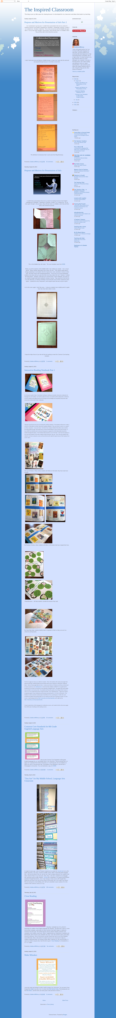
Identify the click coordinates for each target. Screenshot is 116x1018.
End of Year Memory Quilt (80, 142)
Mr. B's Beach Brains (79, 232)
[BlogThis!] (58, 162)
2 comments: (49, 361)
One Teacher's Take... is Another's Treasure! (80, 190)
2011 (75, 104)
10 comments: (50, 161)
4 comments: (50, 769)
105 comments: (50, 887)
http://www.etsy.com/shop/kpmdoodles (33, 699)
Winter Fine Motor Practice (80, 165)
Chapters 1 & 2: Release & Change (82, 233)
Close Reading (30, 896)
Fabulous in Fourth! (79, 175)
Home (44, 1000)
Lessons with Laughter (80, 198)
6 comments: (49, 994)
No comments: (50, 946)
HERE (63, 264)
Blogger (65, 1014)
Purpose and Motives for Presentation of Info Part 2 (45, 22)
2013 (75, 79)
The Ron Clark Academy (79, 199)
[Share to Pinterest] (63, 162)
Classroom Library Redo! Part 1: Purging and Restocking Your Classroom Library (81, 207)
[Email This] (56, 162)
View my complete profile (78, 71)
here (32, 989)
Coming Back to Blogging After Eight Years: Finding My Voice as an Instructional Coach (81, 149)
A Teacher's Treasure (79, 219)
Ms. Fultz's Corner (79, 163)
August (77, 80)
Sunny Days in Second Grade (82, 132)
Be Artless (29, 990)
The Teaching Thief (79, 182)
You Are (46, 877)
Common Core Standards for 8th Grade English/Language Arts (40, 727)
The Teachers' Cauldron (80, 141)
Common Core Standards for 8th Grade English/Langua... (81, 96)
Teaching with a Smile (80, 226)
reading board (38, 686)
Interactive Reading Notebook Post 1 (39, 370)
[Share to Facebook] (61, 162)
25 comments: (50, 717)
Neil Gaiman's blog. (54, 989)
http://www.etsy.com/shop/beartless (46, 698)
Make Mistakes (30, 955)
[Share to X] (60, 162)
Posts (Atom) (50, 1004)
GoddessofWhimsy (79, 47)
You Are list (61, 871)
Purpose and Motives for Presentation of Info (42, 170)
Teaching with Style (79, 238)
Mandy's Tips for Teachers (81, 169)
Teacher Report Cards (79, 228)
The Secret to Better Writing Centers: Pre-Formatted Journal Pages (81, 135)
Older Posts (65, 1000)
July (77, 99)
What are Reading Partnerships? (81, 171)
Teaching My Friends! (80, 204)
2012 (75, 102)
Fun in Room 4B (78, 146)
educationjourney (78, 212)
